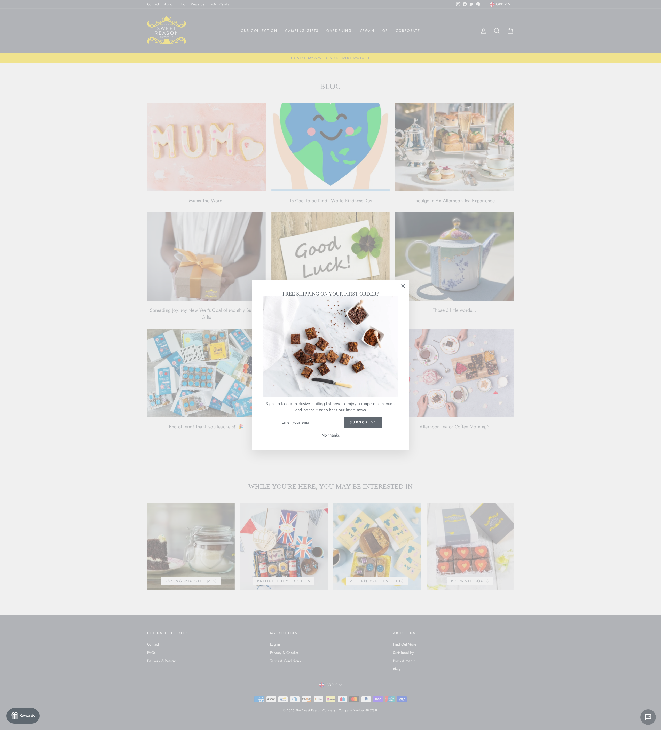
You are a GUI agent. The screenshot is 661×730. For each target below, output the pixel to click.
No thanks (330, 435)
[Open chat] (648, 717)
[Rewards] (23, 716)
